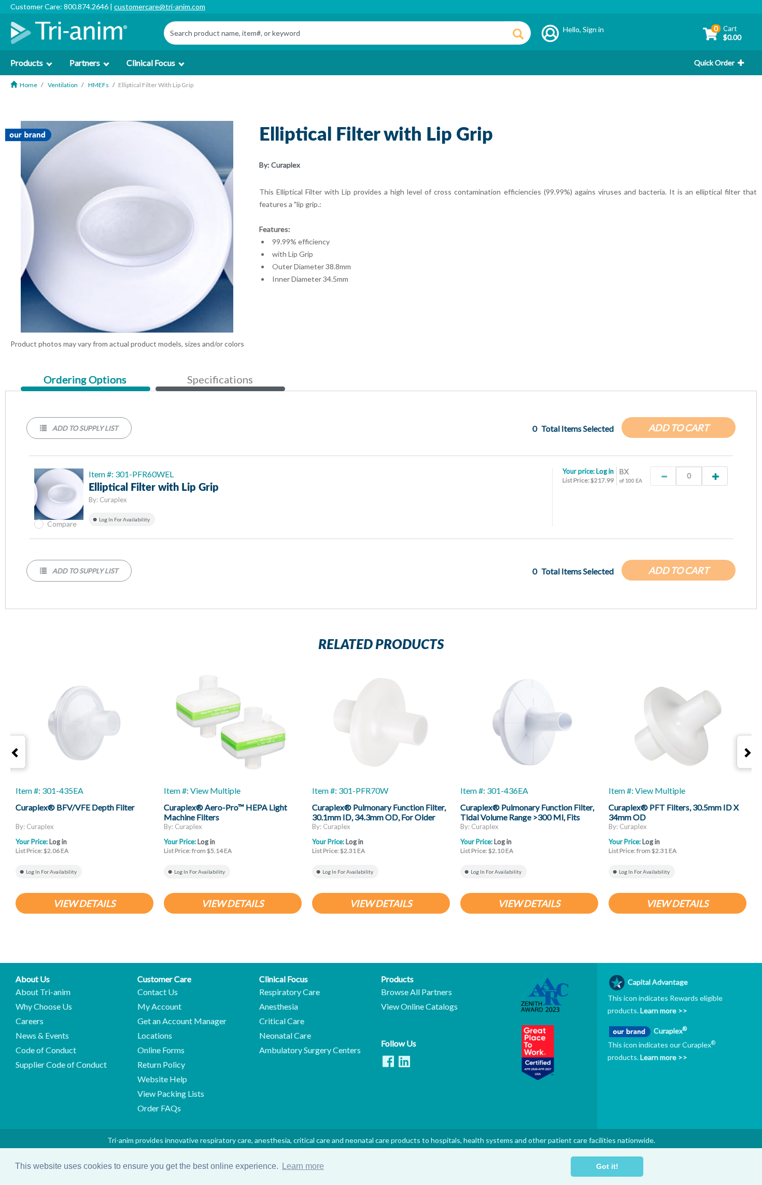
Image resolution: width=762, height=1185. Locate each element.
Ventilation (63, 85)
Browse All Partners (416, 992)
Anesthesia (278, 1006)
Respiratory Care (289, 992)
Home (28, 85)
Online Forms (161, 1050)
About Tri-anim (43, 992)
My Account (159, 1006)
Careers (30, 1021)
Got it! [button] (607, 1166)
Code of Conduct (46, 1050)
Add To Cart (678, 427)
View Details (84, 903)
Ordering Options (84, 380)
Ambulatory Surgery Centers (310, 1050)
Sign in (593, 29)
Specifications (220, 379)
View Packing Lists (170, 1094)
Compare (62, 523)
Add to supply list (84, 428)
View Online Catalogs (419, 1006)
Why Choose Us (44, 1006)
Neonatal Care (285, 1035)
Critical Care (281, 1021)
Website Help (162, 1079)
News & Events (42, 1035)
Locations (154, 1035)
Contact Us (157, 992)
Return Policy (161, 1064)
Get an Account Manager (182, 1021)
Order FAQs (159, 1108)
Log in (605, 471)
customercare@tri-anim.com (159, 6)
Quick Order (714, 62)
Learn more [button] (303, 1166)
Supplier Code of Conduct (61, 1064)
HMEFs (98, 85)
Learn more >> (663, 1010)
